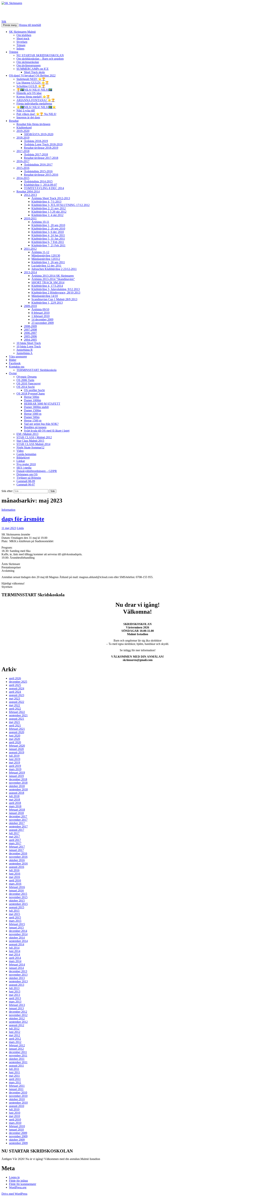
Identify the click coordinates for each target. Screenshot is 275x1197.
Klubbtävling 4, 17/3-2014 (47, 285)
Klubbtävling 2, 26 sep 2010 (48, 228)
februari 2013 (17, 1005)
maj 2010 (14, 1116)
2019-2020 (22, 130)
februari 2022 (17, 712)
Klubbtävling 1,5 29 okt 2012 (48, 211)
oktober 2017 (17, 823)
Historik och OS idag (29, 93)
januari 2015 (16, 927)
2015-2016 (22, 168)
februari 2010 (17, 1126)
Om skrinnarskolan (27, 62)
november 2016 (18, 856)
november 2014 (18, 934)
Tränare (20, 45)
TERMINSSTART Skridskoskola (36, 370)
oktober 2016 (17, 860)
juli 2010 (14, 1109)
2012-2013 (30, 194)
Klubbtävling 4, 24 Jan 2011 (48, 235)
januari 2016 (16, 890)
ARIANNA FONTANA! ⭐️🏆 (35, 100)
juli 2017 (14, 833)
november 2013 (18, 974)
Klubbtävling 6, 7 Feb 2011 (47, 242)
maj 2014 (14, 954)
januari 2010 (16, 1129)
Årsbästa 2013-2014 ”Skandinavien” (53, 279)
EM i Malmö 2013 (27, 434)
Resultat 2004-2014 (28, 191)
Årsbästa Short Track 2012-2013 (50, 198)
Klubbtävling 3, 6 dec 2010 (47, 231)
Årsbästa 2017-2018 (36, 154)
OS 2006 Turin (25, 380)
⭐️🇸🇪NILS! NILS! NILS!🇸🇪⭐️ (36, 107)
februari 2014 (17, 964)
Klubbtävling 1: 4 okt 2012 (47, 215)
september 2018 (18, 789)
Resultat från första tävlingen (33, 124)
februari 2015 (17, 924)
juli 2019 (14, 755)
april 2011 (15, 1079)
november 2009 (18, 1136)
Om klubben (23, 35)
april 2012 (15, 1038)
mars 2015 (15, 920)
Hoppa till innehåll (30, 25)
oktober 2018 (17, 786)
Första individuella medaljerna (34, 103)
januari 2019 (16, 776)
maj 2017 (14, 836)
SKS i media (23, 467)
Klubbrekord (24, 127)
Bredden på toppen (35, 427)
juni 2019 (14, 759)
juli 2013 (14, 988)
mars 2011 (15, 1082)
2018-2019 (22, 137)
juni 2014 (14, 951)
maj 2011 (14, 1075)
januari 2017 (16, 850)
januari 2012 (16, 1048)
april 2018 (15, 802)
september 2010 (18, 1102)
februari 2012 (17, 1045)
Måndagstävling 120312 (45, 258)
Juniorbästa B (24, 349)
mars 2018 (15, 806)
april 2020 (15, 742)
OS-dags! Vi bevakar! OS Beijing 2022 (32, 75)
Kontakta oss (16, 366)
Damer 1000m (32, 400)
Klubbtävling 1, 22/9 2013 (47, 302)
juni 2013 (14, 991)
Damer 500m (31, 417)
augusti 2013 (16, 984)
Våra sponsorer (18, 356)
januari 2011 (16, 1089)
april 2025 (15, 685)
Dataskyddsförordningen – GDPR (36, 471)
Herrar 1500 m (32, 420)
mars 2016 (15, 883)
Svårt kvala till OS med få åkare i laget (46, 430)
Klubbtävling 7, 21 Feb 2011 (48, 245)
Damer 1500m (32, 410)
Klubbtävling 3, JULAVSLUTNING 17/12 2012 (60, 205)
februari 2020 (17, 745)
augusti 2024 (16, 688)
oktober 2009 (17, 1139)
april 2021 (15, 725)
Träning (13, 52)
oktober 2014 (17, 937)
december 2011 (18, 1052)
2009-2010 (30, 306)
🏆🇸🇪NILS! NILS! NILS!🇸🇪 (34, 89)
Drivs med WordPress (14, 1193)
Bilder (12, 359)
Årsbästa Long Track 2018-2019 (43, 144)
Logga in (14, 1177)
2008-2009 (30, 326)
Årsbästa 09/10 (40, 309)
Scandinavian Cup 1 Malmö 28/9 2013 (54, 299)
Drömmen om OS (27, 474)
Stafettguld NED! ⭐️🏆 (30, 79)
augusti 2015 (16, 907)
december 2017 (18, 816)
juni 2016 (14, 873)
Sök (3, 21)
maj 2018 (14, 799)
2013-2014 (30, 272)
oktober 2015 (17, 900)
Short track (22, 38)
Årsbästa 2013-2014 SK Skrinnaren (52, 275)
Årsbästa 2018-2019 (36, 141)
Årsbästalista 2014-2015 (38, 181)
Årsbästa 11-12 (40, 252)
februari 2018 (17, 809)
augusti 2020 (16, 732)
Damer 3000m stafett (36, 407)
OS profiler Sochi (34, 390)
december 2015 (18, 893)
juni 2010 (14, 1112)
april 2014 (15, 957)
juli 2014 (14, 947)
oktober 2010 (17, 1099)
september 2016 (18, 863)
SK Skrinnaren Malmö (22, 31)
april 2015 (15, 917)
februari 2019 (17, 772)
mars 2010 (15, 1122)
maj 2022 (14, 705)
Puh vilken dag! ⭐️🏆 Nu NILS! (36, 114)
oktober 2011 (17, 1058)
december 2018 (18, 779)
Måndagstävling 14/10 (44, 295)
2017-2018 (22, 151)
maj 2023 (14, 698)
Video (20, 450)
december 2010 (18, 1092)
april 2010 (15, 1119)
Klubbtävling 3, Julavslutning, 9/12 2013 (55, 289)
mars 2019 (15, 769)
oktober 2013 (17, 978)
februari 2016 (17, 887)
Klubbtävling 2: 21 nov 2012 (48, 208)
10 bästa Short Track (28, 343)
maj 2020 (14, 739)
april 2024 (15, 691)
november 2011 (18, 1055)
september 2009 (18, 1143)
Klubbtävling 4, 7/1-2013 (46, 201)
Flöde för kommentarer (22, 1184)
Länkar (20, 460)
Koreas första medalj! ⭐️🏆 (33, 96)
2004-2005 (30, 339)
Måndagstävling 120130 (45, 255)
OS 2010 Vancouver (28, 383)
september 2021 (18, 715)
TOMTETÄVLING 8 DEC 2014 (44, 188)
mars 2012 (15, 1042)
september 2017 (18, 826)
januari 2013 (16, 1008)
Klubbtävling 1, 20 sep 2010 (48, 225)
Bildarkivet (23, 457)
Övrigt (13, 373)
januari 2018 (16, 813)
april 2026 (15, 678)
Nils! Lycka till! (25, 110)
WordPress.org (17, 1187)
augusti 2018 (16, 792)
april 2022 (15, 708)
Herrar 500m (31, 397)
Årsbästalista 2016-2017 (38, 164)
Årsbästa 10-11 (40, 221)
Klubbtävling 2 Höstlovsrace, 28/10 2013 (55, 292)
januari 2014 (16, 967)
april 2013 (15, 998)
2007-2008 (30, 329)
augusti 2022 (16, 701)
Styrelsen (21, 41)
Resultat (14, 120)
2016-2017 (22, 161)
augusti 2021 (16, 718)
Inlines (20, 48)
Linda (20, 528)
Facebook (15, 363)
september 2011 (18, 1062)
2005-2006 (30, 336)
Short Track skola (34, 72)
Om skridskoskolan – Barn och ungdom (40, 58)
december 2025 (18, 681)
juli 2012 (14, 1028)
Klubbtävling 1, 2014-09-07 (40, 184)
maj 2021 (14, 722)
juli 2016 (14, 870)
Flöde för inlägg (18, 1180)
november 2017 (18, 819)
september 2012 (18, 1021)
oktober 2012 (17, 1018)
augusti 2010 (16, 1106)
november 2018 (18, 782)
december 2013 (18, 971)
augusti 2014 (16, 944)
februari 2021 (17, 728)
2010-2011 (30, 218)
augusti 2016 (16, 866)
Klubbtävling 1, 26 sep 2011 (48, 262)
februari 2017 (17, 846)
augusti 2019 (16, 752)
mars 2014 (15, 961)
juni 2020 (14, 735)
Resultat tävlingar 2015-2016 (41, 174)
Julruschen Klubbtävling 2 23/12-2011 (54, 269)
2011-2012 (30, 248)
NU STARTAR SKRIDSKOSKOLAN (40, 55)
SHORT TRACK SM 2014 (47, 282)
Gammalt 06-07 (25, 484)
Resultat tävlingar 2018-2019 (41, 147)
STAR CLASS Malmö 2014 (33, 444)
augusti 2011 (16, 1065)
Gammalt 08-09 (25, 481)
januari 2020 (16, 749)
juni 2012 (14, 1031)
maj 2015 (14, 914)
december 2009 (18, 1133)
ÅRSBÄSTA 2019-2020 (38, 134)
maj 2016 (14, 877)
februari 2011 (17, 1085)
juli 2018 (14, 796)
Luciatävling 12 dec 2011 (46, 265)
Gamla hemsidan (26, 454)
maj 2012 (14, 1035)
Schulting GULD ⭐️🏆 (30, 86)
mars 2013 (15, 1001)
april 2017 (15, 840)
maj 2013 (14, 994)
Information (8, 509)
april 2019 (15, 765)
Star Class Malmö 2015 (30, 440)
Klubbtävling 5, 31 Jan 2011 (48, 238)
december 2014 (18, 930)
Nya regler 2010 (26, 464)
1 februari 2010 (40, 316)
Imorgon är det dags (28, 117)
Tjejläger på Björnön (28, 477)
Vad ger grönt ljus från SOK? (41, 423)
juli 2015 (14, 910)
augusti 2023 (16, 695)
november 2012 (18, 1015)
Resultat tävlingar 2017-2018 (41, 157)
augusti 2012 (16, 1025)
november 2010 (18, 1095)
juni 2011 (14, 1072)
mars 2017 (15, 843)
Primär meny (10, 25)
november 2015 (18, 897)
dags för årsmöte (22, 518)
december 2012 (18, 1011)
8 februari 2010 (40, 312)
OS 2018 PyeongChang (30, 393)
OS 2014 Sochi (25, 386)
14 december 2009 (42, 319)
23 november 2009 (42, 322)
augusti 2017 (16, 829)
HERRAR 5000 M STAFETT (42, 403)
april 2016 (15, 880)
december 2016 (18, 853)
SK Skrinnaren (20, 12)
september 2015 (18, 904)
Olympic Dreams (26, 376)
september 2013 (18, 981)
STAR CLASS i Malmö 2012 (34, 437)
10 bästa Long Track (28, 346)
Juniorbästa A (24, 353)
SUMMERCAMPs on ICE (32, 68)
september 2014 (18, 941)
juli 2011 (14, 1069)
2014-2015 (22, 178)
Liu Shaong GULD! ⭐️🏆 (32, 82)
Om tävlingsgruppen (28, 65)
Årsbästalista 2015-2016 (38, 171)
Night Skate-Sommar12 (30, 447)
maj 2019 (14, 762)
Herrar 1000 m (32, 413)
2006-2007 (30, 333)
